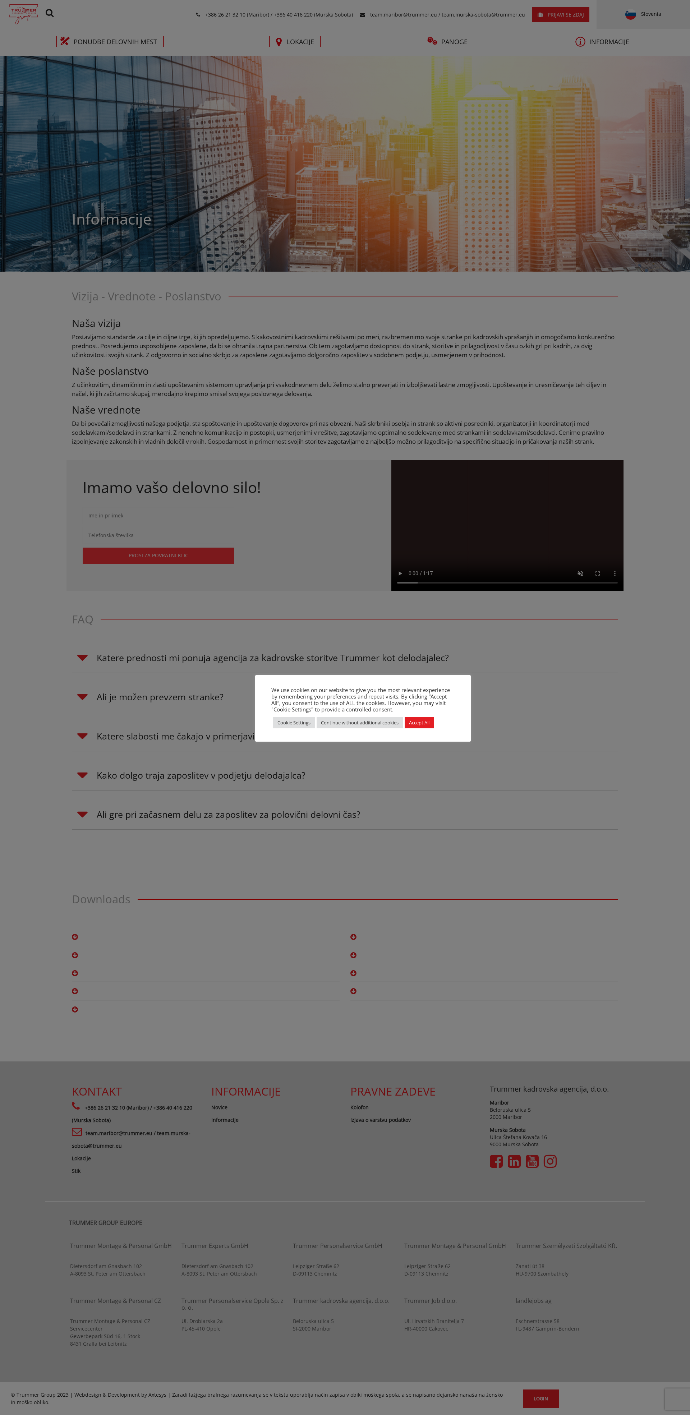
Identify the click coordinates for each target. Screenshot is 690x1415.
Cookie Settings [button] (293, 722)
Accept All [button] (419, 722)
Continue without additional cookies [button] (360, 722)
